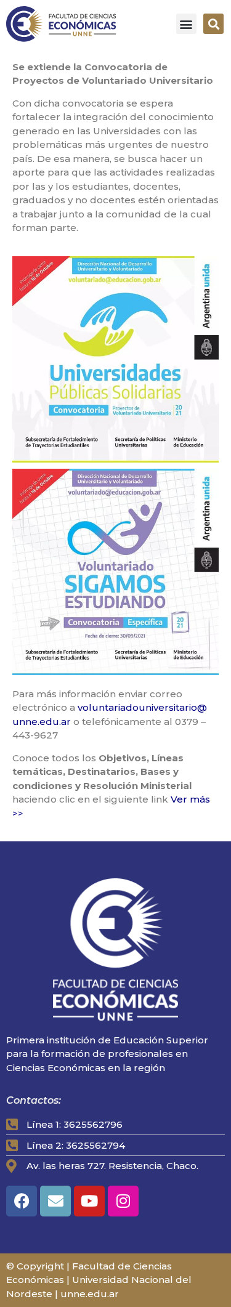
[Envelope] (55, 1201)
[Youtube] (89, 1201)
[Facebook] (21, 1201)
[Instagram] (123, 1201)
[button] (186, 24)
